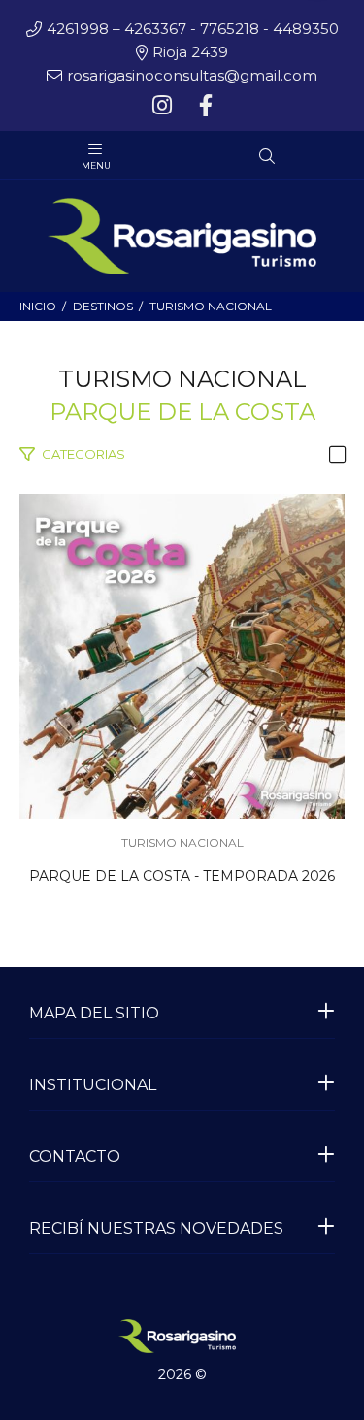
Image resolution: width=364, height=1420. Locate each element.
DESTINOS (103, 306)
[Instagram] (164, 105)
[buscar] (302, 156)
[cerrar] (344, 158)
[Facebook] (204, 105)
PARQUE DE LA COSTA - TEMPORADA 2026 (182, 876)
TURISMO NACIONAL (210, 306)
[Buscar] (266, 157)
